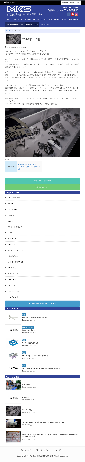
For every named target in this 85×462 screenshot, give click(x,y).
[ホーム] (19, 9)
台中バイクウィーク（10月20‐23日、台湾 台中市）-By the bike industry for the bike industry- (50, 436)
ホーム (9, 20)
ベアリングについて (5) (15, 250)
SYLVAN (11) (12, 268)
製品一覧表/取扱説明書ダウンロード (42, 303)
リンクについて (26, 450)
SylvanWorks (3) (13, 297)
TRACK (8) (11, 233)
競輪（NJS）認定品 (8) (15, 227)
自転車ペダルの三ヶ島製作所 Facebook (68, 14)
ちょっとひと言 (54, 20)
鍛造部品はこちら (32, 24)
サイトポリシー (59, 450)
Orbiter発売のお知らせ (30, 343)
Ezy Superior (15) (13, 209)
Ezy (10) (10, 221)
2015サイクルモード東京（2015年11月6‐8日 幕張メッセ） (43, 422)
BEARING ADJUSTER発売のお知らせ (34, 317)
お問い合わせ (73, 20)
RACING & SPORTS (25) (16, 262)
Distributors (45, 24)
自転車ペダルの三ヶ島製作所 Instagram (76, 14)
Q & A (64, 20)
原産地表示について (42, 187)
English (13, 2)
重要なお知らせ (28, 327)
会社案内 (15, 19)
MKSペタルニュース (40, 20)
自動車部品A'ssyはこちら (15, 24)
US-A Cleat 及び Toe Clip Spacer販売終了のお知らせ (41, 368)
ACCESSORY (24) (13, 291)
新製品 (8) (11, 203)
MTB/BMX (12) (13, 274)
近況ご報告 (26, 384)
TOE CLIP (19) (12, 285)
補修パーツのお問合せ (42, 180)
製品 (24, 315)
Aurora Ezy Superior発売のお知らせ (35, 356)
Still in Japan (26, 397)
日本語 (6, 2)
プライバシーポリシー (42, 450)
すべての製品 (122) (14, 198)
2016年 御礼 (27, 410)
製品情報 (28, 20)
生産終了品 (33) (13, 256)
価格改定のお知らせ (29, 330)
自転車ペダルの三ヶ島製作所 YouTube (72, 14)
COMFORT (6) (12, 279)
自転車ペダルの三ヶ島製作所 (63, 10)
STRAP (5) (11, 215)
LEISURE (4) (11, 244)
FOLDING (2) (12, 238)
